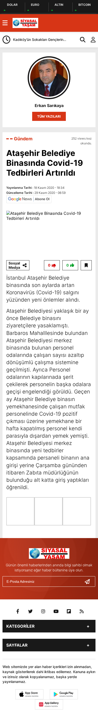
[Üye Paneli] (90, 40)
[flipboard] (68, 611)
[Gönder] (89, 581)
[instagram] (43, 611)
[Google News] (29, 198)
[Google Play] (64, 694)
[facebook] (17, 611)
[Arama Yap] (80, 40)
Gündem (23, 138)
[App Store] (29, 694)
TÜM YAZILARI (49, 116)
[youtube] (56, 611)
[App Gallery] (49, 704)
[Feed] (81, 611)
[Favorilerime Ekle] (86, 265)
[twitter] (30, 611)
